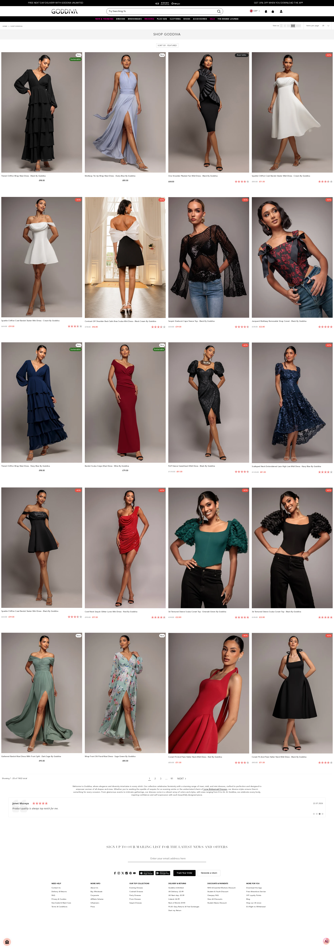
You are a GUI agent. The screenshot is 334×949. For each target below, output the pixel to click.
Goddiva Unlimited (176, 888)
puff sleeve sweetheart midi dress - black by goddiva (192, 466)
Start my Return (174, 910)
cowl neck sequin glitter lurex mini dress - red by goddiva (111, 611)
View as (276, 26)
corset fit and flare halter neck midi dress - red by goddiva (195, 757)
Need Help (56, 883)
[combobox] (161, 11)
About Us (94, 888)
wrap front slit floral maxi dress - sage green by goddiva (110, 756)
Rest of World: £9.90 (176, 903)
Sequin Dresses (135, 903)
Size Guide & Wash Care (61, 903)
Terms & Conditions (59, 907)
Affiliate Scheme (97, 899)
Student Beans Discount (217, 903)
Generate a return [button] (209, 873)
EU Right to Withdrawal (256, 907)
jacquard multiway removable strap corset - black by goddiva (279, 321)
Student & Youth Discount (217, 891)
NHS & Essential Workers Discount (221, 888)
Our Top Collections (139, 883)
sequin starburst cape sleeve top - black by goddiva (191, 321)
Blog (248, 899)
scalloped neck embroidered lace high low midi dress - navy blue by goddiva (287, 466)
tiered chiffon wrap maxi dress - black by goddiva (23, 176)
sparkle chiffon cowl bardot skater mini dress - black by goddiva (30, 611)
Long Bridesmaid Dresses (215, 789)
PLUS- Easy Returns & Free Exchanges (183, 907)
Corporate (95, 895)
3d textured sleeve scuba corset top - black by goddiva (277, 611)
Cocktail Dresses (136, 891)
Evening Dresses (136, 888)
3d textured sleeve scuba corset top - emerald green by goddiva (197, 611)
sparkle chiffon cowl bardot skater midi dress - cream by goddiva (281, 176)
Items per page (312, 26)
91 (172, 779)
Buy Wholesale (96, 891)
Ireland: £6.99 (174, 899)
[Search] (164, 11)
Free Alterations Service (256, 891)
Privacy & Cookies (59, 899)
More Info (95, 883)
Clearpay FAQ (213, 895)
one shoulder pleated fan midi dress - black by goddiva (193, 176)
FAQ (53, 895)
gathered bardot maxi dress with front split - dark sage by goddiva (31, 756)
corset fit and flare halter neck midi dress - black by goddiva (279, 757)
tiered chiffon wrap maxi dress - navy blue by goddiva (25, 466)
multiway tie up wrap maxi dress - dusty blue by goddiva (110, 176)
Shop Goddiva (16, 26)
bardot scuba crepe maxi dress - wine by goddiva (107, 466)
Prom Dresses (135, 899)
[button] (167, 4)
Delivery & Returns (59, 891)
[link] (167, 807)
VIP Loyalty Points (253, 895)
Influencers (95, 903)
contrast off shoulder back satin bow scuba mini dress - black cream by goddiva (121, 321)
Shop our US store (253, 903)
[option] (55, 3)
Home (5, 26)
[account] (281, 11)
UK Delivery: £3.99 (175, 891)
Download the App (254, 888)
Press (93, 907)
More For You (253, 883)
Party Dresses (135, 895)
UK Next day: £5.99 (176, 895)
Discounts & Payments (217, 883)
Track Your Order (184, 873)
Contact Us (56, 888)
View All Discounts (214, 899)
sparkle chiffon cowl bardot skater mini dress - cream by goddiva (30, 320)
